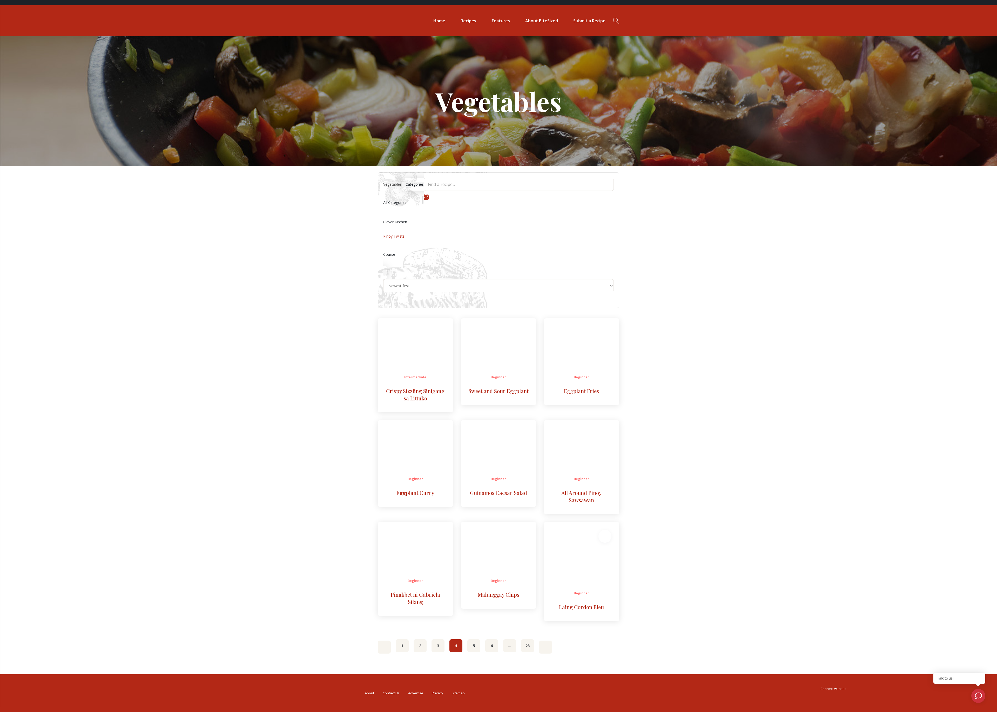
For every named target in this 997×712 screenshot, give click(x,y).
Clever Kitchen (395, 221)
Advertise (415, 693)
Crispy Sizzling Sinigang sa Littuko (415, 394)
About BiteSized (541, 21)
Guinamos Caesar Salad (498, 492)
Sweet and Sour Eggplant (498, 390)
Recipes (468, 21)
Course (389, 254)
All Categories (394, 202)
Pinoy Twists (394, 236)
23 (528, 645)
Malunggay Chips (498, 594)
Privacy (437, 693)
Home (439, 21)
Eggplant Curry (415, 492)
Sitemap (458, 693)
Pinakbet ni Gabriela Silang (415, 598)
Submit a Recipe (589, 21)
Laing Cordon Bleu (581, 606)
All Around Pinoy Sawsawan (581, 496)
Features (501, 21)
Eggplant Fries (581, 390)
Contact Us (391, 693)
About (369, 693)
